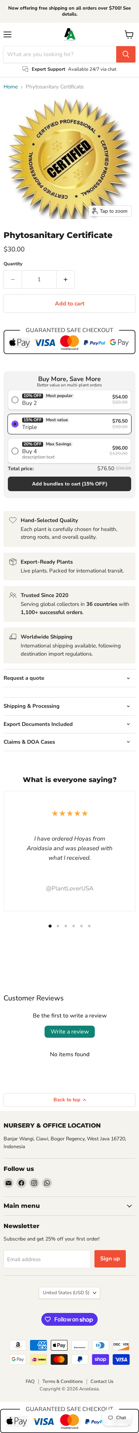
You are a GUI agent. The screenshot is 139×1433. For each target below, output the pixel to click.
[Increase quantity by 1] (66, 279)
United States (66, 1293)
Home (11, 87)
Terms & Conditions (62, 1381)
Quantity (13, 264)
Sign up (110, 1259)
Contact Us (102, 1381)
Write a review (70, 1032)
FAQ (30, 1381)
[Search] (125, 54)
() (69, 484)
